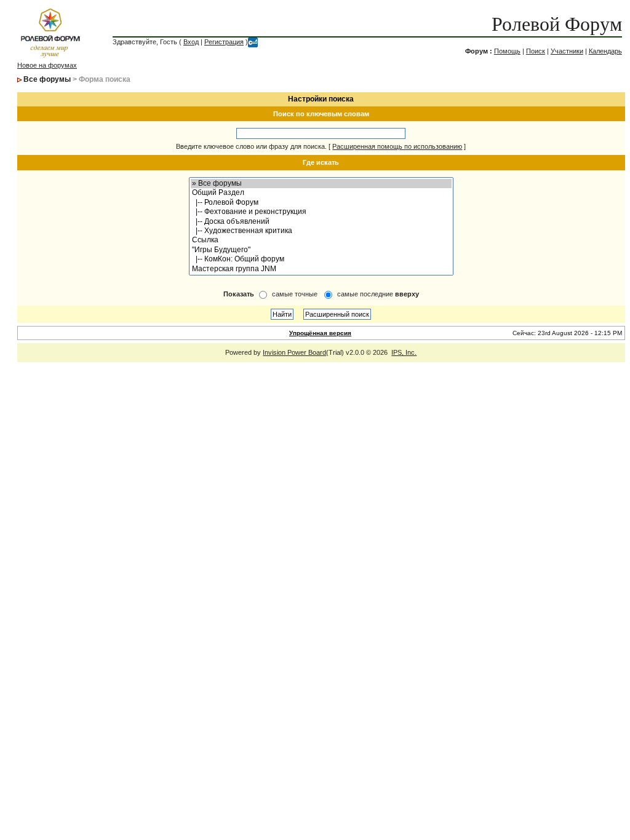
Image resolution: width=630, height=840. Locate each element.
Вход (191, 42)
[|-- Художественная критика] (321, 231)
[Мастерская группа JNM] (321, 269)
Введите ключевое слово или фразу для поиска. (251, 146)
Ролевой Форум (557, 24)
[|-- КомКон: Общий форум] (321, 259)
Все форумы (47, 79)
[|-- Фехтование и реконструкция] (321, 211)
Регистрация (224, 42)
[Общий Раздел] (321, 192)
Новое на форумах (47, 65)
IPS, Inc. (404, 352)
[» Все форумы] (321, 183)
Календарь (605, 51)
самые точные (294, 294)
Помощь (507, 51)
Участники (567, 51)
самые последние (378, 294)
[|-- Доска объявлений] (321, 221)
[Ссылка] (321, 240)
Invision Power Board (294, 352)
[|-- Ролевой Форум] (321, 202)
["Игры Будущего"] (321, 250)
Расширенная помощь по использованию (397, 146)
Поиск (535, 51)
